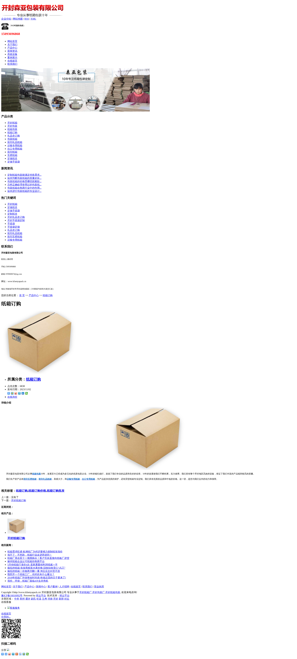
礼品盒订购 (13, 135)
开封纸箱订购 (18, 500)
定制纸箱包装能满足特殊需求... (24, 175)
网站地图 (18, 18)
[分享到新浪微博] (16, 393)
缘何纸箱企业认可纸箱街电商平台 (26, 561)
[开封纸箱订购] (16, 532)
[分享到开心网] (16, 654)
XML (33, 18)
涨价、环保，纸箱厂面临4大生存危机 (27, 581)
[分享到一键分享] (6, 654)
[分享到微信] (26, 393)
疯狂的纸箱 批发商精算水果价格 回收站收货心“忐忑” (36, 568)
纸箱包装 (12, 129)
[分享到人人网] (23, 393)
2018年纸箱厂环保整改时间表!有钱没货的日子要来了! (36, 577)
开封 (55, 598)
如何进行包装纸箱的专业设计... (24, 191)
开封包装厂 (98, 592)
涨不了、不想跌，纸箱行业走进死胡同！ (29, 555)
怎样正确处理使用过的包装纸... (24, 184)
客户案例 (53, 586)
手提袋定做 (13, 226)
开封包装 (12, 126)
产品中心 (12, 47)
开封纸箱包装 (112, 592)
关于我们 (12, 44)
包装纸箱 (12, 139)
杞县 (39, 598)
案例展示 (12, 57)
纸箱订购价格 (37, 490)
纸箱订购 (12, 132)
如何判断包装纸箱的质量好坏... (24, 178)
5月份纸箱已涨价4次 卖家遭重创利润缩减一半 (32, 564)
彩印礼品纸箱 (14, 142)
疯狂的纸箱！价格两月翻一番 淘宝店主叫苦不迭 (33, 571)
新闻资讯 (12, 51)
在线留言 (12, 60)
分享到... (6, 617)
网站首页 (12, 41)
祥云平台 (41, 595)
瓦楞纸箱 (12, 155)
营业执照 (99, 586)
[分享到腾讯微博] (19, 393)
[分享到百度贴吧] (20, 654)
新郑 (61, 598)
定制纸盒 (12, 214)
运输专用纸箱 (14, 145)
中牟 (16, 598)
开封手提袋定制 (16, 220)
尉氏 (33, 598)
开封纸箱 (12, 122)
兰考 (44, 598)
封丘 (66, 598)
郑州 (22, 598)
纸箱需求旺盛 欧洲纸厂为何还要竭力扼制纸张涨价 (34, 551)
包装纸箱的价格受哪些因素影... (24, 181)
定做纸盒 (12, 158)
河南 (50, 598)
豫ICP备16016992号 (11, 595)
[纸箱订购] (40, 372)
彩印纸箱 (12, 152)
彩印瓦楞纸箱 (14, 236)
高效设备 (12, 54)
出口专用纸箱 (14, 148)
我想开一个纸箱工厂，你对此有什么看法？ (30, 574)
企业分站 (6, 18)
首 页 (22, 295)
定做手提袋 (13, 161)
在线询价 (12, 397)
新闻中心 (41, 586)
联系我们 (12, 64)
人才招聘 (64, 586)
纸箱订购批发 (56, 490)
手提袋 (11, 223)
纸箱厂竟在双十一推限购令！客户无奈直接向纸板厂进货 (38, 558)
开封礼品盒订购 (16, 217)
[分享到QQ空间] (12, 393)
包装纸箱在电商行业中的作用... (24, 188)
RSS (26, 18)
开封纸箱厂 (85, 592)
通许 (27, 598)
